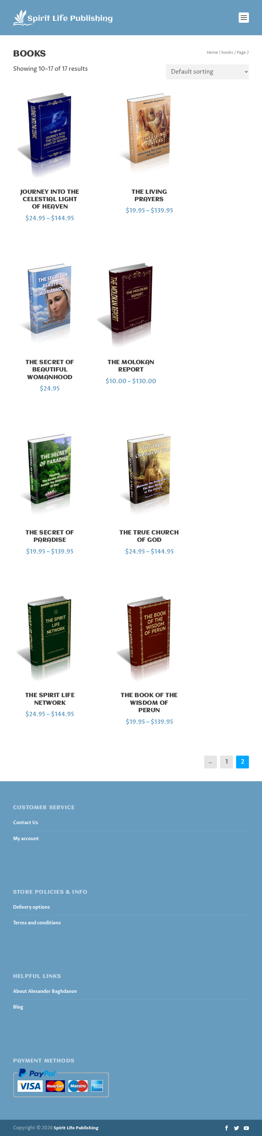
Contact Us (25, 823)
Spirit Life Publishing (76, 1128)
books (227, 52)
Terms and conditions (37, 923)
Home (212, 52)
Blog (18, 1007)
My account (26, 839)
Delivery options (31, 907)
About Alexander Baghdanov (45, 991)
